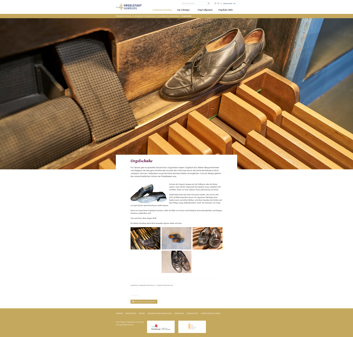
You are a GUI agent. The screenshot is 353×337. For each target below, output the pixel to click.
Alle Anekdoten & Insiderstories (145, 302)
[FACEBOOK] (215, 3)
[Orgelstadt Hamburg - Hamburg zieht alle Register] (129, 10)
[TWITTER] (218, 3)
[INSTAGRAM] (221, 3)
